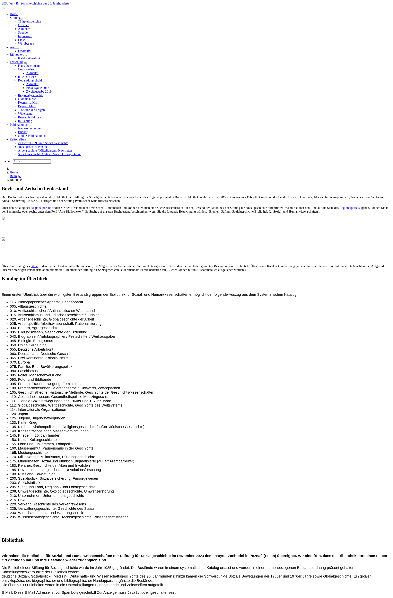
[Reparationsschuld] (43, 81)
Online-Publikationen (32, 135)
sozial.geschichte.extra (32, 146)
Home (14, 14)
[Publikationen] (29, 125)
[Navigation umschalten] (3, 8)
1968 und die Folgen (31, 110)
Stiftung (15, 17)
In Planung (25, 121)
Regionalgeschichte (30, 95)
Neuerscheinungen (30, 128)
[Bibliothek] (25, 55)
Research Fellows (29, 117)
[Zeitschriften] (27, 140)
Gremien (23, 25)
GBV (34, 266)
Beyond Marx (27, 106)
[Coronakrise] (35, 70)
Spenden (23, 32)
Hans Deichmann (29, 65)
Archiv (14, 47)
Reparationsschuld (30, 80)
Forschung (17, 62)
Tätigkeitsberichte (29, 21)
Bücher (22, 132)
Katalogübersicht (29, 58)
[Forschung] (25, 63)
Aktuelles (24, 29)
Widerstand (25, 113)
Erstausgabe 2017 (37, 87)
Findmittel (24, 51)
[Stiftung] (21, 18)
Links (21, 40)
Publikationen (19, 124)
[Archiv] (20, 48)
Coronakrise (26, 69)
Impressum (25, 36)
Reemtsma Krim (28, 102)
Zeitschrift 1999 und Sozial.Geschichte (43, 143)
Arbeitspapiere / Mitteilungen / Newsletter (45, 150)
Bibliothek (16, 54)
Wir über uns (26, 43)
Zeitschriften (18, 139)
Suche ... (7, 161)
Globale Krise (27, 99)
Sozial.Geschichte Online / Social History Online (49, 154)
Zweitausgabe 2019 (39, 91)
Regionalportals (41, 208)
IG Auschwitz (27, 76)
